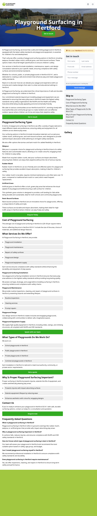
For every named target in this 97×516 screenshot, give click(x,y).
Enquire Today (32, 215)
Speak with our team (33, 332)
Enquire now (32, 414)
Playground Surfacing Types (76, 99)
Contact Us (70, 120)
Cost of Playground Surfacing (76, 103)
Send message (79, 88)
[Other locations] (88, 4)
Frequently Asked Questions (76, 123)
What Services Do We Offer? (76, 106)
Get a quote (32, 372)
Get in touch (48, 34)
